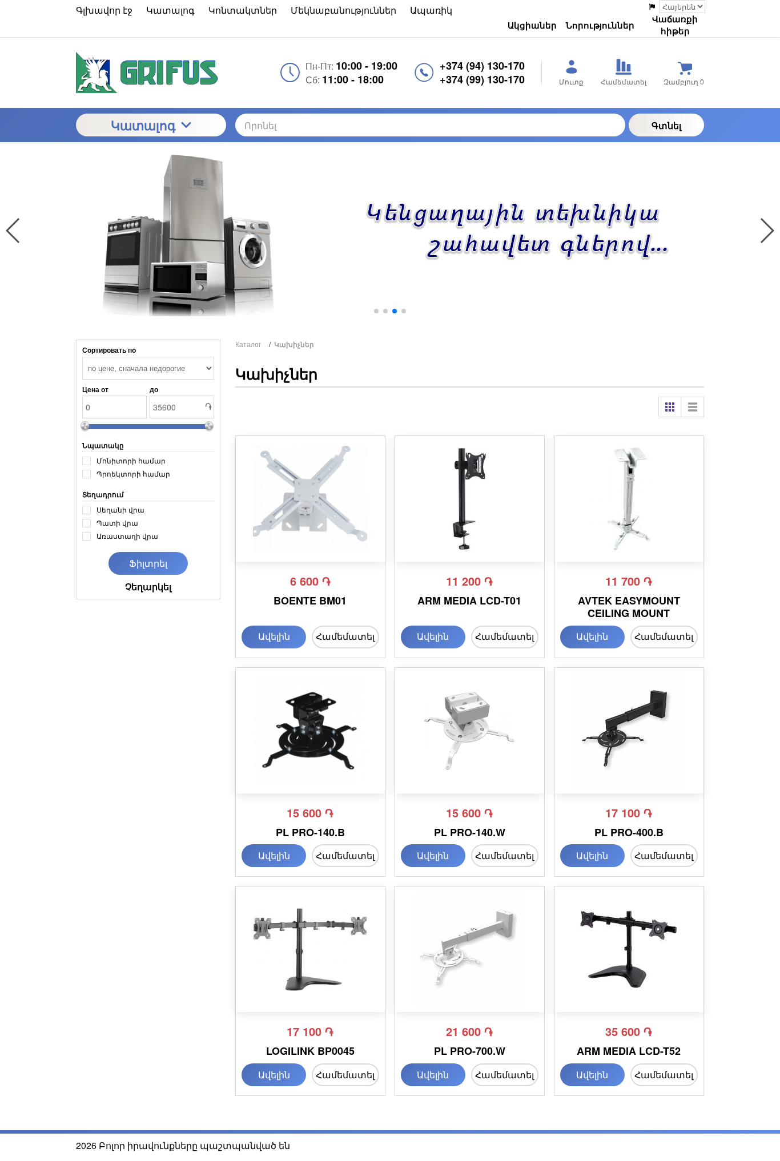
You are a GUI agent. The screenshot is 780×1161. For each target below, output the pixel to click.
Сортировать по (109, 350)
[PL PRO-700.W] (469, 949)
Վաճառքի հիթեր (675, 25)
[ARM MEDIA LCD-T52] (629, 949)
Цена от (95, 389)
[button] (376, 311)
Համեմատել (345, 636)
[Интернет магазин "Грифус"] (151, 72)
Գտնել (666, 125)
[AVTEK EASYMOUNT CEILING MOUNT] (629, 499)
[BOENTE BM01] (310, 499)
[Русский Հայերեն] (676, 6)
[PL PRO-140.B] (310, 731)
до (154, 389)
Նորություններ (600, 25)
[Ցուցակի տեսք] (692, 407)
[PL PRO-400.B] (629, 731)
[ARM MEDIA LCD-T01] (469, 499)
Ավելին (274, 636)
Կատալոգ (143, 125)
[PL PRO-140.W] (469, 731)
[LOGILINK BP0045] (310, 949)
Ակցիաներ (532, 25)
